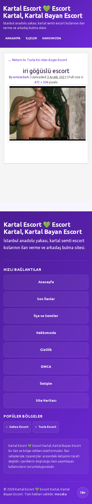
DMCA (46, 366)
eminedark (21, 77)
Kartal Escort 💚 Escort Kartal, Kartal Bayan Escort (43, 12)
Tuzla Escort (47, 426)
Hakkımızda (51, 38)
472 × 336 (41, 82)
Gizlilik (46, 349)
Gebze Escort (18, 426)
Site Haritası (46, 400)
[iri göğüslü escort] (46, 113)
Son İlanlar (46, 299)
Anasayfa (12, 38)
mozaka (61, 494)
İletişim (46, 383)
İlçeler (31, 38)
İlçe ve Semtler (46, 316)
